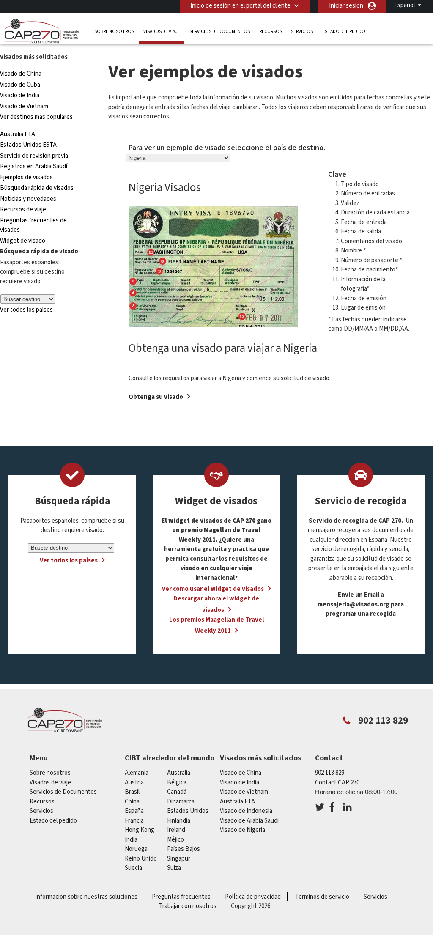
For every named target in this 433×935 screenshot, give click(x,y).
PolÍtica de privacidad (253, 896)
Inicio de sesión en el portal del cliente (240, 5)
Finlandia (178, 820)
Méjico (175, 839)
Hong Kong (139, 829)
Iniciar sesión (346, 5)
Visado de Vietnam (24, 106)
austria (134, 782)
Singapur (178, 858)
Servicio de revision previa (34, 155)
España (134, 810)
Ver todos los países (26, 309)
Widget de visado (22, 240)
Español (404, 5)
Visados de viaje (161, 31)
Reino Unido (141, 858)
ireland (176, 829)
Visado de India (19, 95)
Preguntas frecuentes (181, 896)
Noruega (136, 849)
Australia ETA (17, 134)
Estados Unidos (187, 810)
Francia (134, 820)
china (132, 801)
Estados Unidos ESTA (28, 144)
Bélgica (176, 782)
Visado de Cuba (20, 84)
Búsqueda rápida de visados (37, 188)
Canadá (176, 791)
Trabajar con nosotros (187, 906)
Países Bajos (183, 849)
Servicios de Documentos (219, 31)
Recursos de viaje (23, 209)
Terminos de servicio (322, 896)
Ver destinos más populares (36, 116)
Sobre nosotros (114, 31)
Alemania (136, 772)
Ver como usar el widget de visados (213, 588)
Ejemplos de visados (26, 177)
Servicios (302, 31)
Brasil (132, 791)
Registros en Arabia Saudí (33, 166)
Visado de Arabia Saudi (249, 820)
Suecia (133, 868)
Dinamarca (181, 801)
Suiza (174, 868)
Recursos (270, 31)
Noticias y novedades (28, 199)
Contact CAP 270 (337, 782)
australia (178, 772)
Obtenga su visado (156, 396)
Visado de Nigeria (242, 829)
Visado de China (21, 73)
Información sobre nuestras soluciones (86, 896)
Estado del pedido (343, 31)
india (131, 839)
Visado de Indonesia (246, 810)
